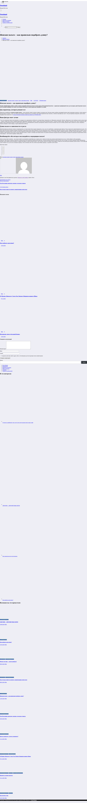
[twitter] (3, 148)
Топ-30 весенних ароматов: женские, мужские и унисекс (13, 183)
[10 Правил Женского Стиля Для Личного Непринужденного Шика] (35, 291)
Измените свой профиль (23, 177)
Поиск (1, 360)
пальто (16, 100)
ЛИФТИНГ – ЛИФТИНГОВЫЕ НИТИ (11, 505)
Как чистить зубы (4, 795)
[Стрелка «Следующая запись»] (0, 192)
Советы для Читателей (7, 22)
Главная (4, 19)
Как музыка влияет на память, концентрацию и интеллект (13, 189)
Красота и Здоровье (7, 20)
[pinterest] (3, 152)
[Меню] (1, 10)
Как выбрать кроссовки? (7, 243)
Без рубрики (5, 365)
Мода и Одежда (6, 21)
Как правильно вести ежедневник (10, 556)
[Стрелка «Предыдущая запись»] (0, 185)
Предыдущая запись (4, 180)
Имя (1, 351)
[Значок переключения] (0, 30)
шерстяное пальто (25, 100)
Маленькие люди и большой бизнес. (10, 334)
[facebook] (3, 147)
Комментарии (3, 348)
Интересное (5, 366)
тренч (19, 100)
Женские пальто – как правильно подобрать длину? (12, 696)
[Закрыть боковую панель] (0, 11)
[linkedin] (3, 149)
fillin (31, 100)
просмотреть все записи (5, 179)
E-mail (1, 353)
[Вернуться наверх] (0, 802)
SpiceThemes (34, 800)
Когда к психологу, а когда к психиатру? (9, 736)
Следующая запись (4, 187)
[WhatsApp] (3, 153)
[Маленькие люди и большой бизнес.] (20, 329)
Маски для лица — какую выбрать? (8, 661)
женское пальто (11, 100)
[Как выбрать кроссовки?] (32, 238)
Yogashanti (3, 5)
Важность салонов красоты (6, 775)
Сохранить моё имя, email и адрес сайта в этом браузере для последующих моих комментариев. (22, 355)
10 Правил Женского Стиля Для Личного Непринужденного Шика (18, 296)
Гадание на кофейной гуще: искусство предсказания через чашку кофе (18, 422)
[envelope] (3, 151)
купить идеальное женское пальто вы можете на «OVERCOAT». (27, 114)
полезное (4, 369)
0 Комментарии (42, 100)
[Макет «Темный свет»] (0, 29)
